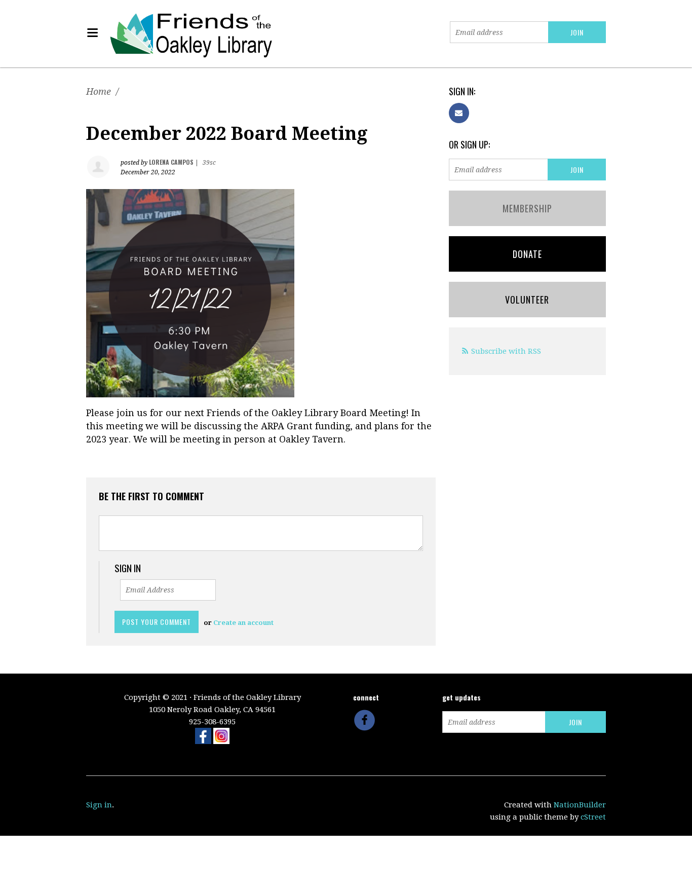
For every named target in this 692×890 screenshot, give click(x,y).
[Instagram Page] (221, 735)
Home (98, 91)
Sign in (99, 804)
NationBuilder (580, 804)
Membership (527, 208)
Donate (527, 254)
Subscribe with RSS (506, 351)
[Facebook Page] (203, 735)
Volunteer (527, 299)
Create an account (243, 622)
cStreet (593, 817)
